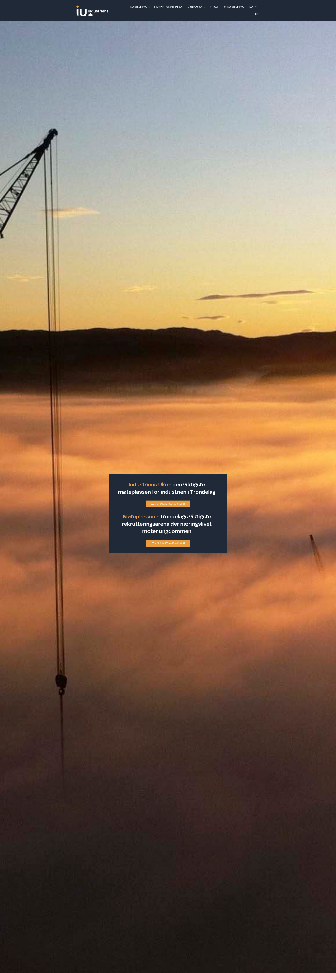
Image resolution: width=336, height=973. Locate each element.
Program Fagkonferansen (168, 7)
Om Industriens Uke (234, 7)
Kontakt (254, 7)
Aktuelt (214, 7)
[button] (149, 7)
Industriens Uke (138, 7)
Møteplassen (195, 7)
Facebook (256, 15)
